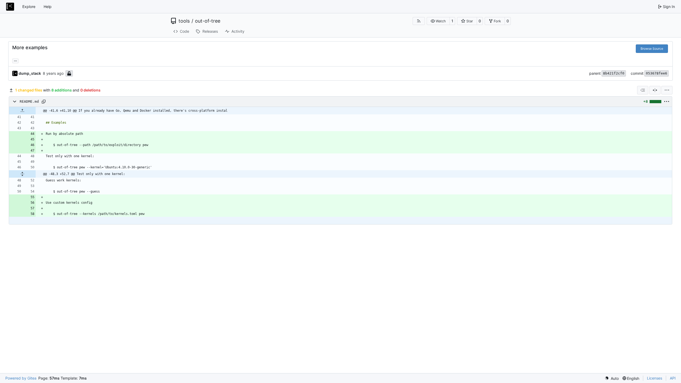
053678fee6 (656, 73)
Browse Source (652, 49)
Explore (28, 6)
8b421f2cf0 (613, 73)
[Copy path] (43, 101)
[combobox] (642, 90)
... (15, 60)
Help (48, 6)
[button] (438, 21)
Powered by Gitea (20, 378)
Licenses (654, 378)
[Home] (10, 6)
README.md (29, 101)
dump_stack (30, 73)
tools (184, 21)
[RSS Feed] (419, 21)
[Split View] (655, 90)
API (673, 378)
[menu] (666, 90)
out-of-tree (207, 21)
